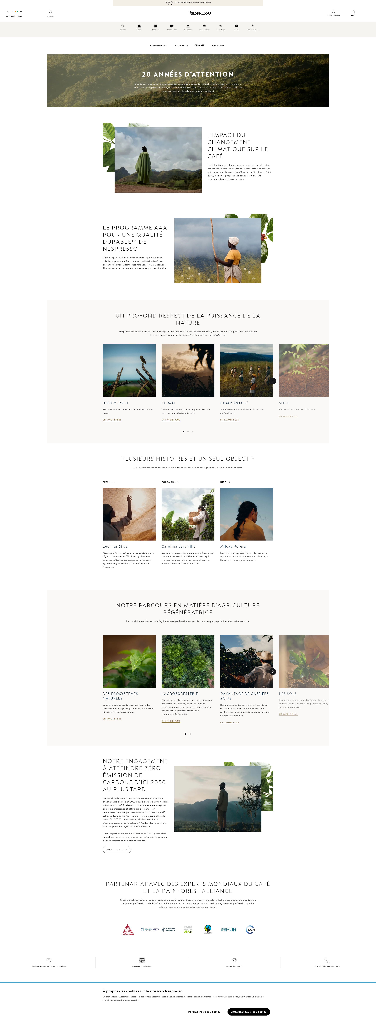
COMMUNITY (218, 45)
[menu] (188, 29)
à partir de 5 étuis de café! (192, 2)
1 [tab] (183, 431)
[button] (9, 12)
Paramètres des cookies (204, 1011)
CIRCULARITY (181, 45)
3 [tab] (192, 431)
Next (272, 381)
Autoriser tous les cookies (249, 1011)
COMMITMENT (158, 45)
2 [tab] (188, 431)
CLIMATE (199, 45)
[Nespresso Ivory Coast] (162, 14)
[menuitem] (123, 27)
